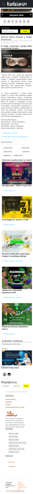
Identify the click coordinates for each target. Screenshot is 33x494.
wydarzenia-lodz (8, 151)
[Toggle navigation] (3, 4)
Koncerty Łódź (13, 436)
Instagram (11, 466)
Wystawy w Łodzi (14, 446)
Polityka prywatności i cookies (15, 407)
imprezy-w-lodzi (25, 148)
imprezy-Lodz (26, 151)
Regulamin (9, 402)
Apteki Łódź (12, 449)
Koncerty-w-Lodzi (8, 148)
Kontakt (8, 404)
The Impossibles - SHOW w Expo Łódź (16, 186)
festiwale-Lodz (7, 155)
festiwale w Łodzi (14, 452)
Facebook (11, 462)
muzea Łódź (20, 449)
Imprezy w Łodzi (14, 440)
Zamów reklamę (10, 399)
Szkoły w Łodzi (13, 443)
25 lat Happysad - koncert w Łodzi (15, 220)
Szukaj (25, 31)
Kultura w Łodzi (13, 433)
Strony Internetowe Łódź (18, 491)
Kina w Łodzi (22, 443)
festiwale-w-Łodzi (18, 155)
